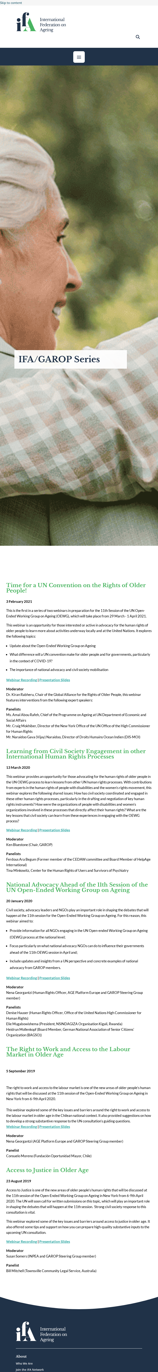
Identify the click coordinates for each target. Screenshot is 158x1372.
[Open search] (137, 37)
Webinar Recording (21, 680)
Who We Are (24, 1363)
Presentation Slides (54, 680)
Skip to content (11, 3)
